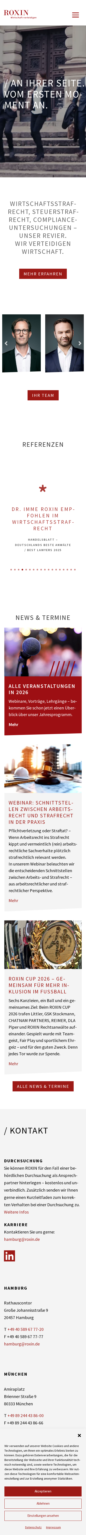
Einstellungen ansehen (43, 1515)
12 (52, 569)
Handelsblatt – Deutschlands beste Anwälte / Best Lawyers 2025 (43, 543)
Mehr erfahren (43, 273)
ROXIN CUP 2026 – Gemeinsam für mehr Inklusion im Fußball (39, 985)
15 (63, 569)
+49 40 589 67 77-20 (25, 1329)
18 (75, 569)
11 (48, 569)
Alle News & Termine (43, 1086)
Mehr (13, 724)
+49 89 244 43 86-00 (25, 1415)
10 (45, 569)
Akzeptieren (43, 1491)
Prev (6, 343)
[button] (79, 1435)
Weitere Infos (16, 1212)
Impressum (53, 1527)
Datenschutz (33, 1527)
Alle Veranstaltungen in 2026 (42, 689)
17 (71, 569)
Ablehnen (43, 1503)
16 (67, 569)
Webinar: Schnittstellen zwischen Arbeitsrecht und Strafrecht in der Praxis (41, 812)
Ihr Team (43, 395)
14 (60, 569)
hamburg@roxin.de (22, 1239)
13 (56, 569)
